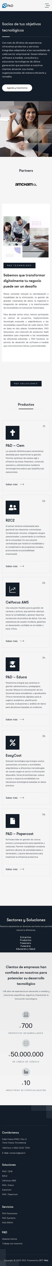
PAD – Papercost (19, 834)
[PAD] (7, 5)
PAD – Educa (16, 677)
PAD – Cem (15, 446)
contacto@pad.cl (17, 1153)
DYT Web (43, 1260)
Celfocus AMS (17, 602)
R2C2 (10, 520)
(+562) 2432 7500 (21, 1148)
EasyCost (13, 755)
